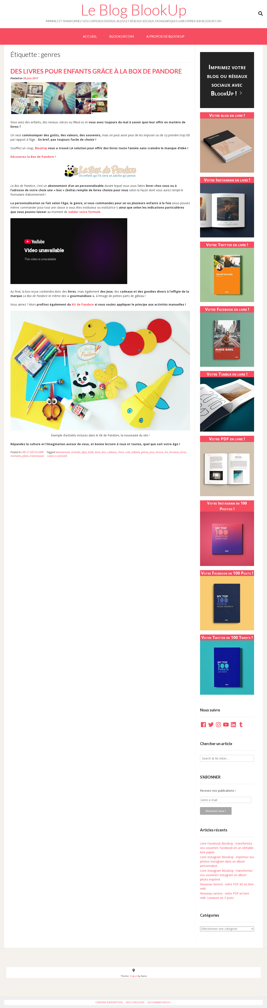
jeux (152, 452)
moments (15, 456)
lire (166, 452)
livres (183, 452)
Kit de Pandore (83, 304)
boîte (91, 452)
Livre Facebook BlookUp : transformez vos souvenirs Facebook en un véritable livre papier (226, 847)
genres (145, 452)
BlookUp (41, 148)
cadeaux (112, 452)
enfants (135, 452)
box (104, 452)
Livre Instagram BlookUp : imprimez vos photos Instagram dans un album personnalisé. (227, 861)
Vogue (133, 975)
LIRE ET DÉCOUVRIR (32, 452)
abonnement (62, 452)
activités (75, 452)
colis (127, 452)
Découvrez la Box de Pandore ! (33, 157)
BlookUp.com (121, 36)
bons (97, 452)
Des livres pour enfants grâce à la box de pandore (96, 71)
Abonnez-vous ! (215, 811)
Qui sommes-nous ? (159, 1002)
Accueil (90, 36)
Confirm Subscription (109, 1002)
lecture (159, 452)
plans (25, 456)
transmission (37, 456)
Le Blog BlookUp (133, 9)
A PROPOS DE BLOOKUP (165, 36)
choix (121, 452)
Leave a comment (57, 456)
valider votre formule (84, 212)
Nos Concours (135, 1002)
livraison (174, 452)
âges (84, 452)
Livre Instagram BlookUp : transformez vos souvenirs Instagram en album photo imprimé (226, 875)
